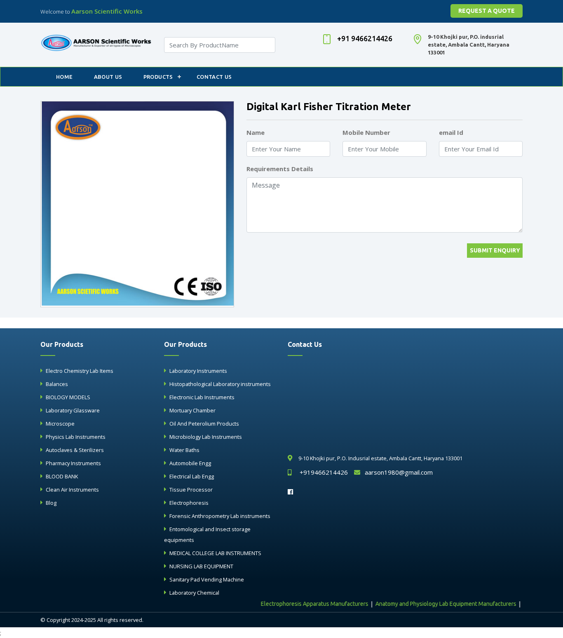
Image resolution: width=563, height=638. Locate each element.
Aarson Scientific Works (107, 11)
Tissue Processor (191, 489)
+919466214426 (324, 472)
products (158, 77)
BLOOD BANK (62, 476)
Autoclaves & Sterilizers (75, 450)
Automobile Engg (190, 463)
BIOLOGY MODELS (68, 397)
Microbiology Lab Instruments (205, 436)
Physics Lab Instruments (76, 436)
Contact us (214, 77)
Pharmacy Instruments (73, 463)
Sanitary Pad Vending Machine (206, 579)
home (64, 77)
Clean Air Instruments (72, 489)
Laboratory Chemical (194, 592)
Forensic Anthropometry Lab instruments (219, 516)
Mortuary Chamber (192, 410)
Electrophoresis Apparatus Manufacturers (305, 603)
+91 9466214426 (364, 38)
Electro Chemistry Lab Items (79, 370)
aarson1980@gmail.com (399, 472)
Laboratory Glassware (73, 410)
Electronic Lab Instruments (202, 397)
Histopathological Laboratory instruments (220, 384)
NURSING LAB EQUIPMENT (201, 566)
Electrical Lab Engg (191, 476)
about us (108, 77)
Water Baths (184, 450)
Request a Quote (486, 10)
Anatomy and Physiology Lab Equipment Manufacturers (436, 603)
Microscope (60, 423)
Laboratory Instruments (198, 370)
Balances (57, 384)
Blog (51, 502)
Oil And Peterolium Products (204, 423)
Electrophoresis (189, 502)
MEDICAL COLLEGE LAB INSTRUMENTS (215, 553)
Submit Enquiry (495, 250)
